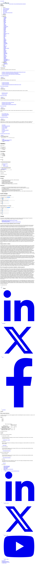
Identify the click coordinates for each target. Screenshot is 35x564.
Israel (4, 36)
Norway (5, 44)
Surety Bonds (5, 468)
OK (4, 174)
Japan (4, 38)
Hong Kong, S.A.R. (6, 33)
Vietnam (5, 61)
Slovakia (5, 51)
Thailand (5, 57)
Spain (4, 54)
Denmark (5, 27)
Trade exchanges (5, 163)
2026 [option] (3, 420)
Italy (4, 37)
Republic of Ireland (6, 48)
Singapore (5, 50)
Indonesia (5, 35)
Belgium (5, 20)
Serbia (4, 49)
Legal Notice (4, 560)
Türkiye (5, 58)
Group (5, 32)
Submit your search (11, 137)
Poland (5, 46)
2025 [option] (3, 419)
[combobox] (1, 170)
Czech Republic (6, 26)
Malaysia (5, 40)
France (5, 30)
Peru (4, 45)
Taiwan (5, 56)
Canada (5, 22)
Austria (5, 18)
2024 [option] (3, 418)
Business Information (6, 466)
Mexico (5, 41)
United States (5, 60)
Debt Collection (6, 467)
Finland (5, 29)
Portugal (5, 47)
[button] (3, 7)
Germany (5, 31)
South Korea (5, 53)
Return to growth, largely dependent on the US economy (9, 220)
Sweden (5, 55)
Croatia (5, 25)
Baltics (5, 19)
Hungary (5, 34)
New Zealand (5, 43)
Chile (4, 23)
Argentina (5, 17)
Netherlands (5, 42)
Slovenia (5, 52)
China (4, 24)
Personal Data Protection (5, 561)
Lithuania (5, 39)
